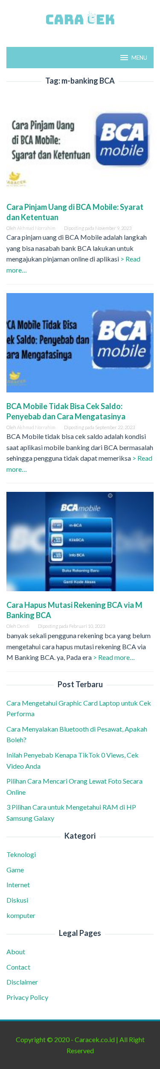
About (15, 951)
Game (15, 870)
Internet (18, 884)
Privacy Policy (27, 997)
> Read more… (114, 657)
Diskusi (17, 900)
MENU (139, 57)
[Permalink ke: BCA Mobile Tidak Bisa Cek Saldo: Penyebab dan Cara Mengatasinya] (80, 346)
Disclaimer (22, 982)
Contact (18, 967)
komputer (20, 915)
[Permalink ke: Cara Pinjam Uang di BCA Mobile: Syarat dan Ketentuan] (80, 146)
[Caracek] (80, 18)
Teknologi (21, 854)
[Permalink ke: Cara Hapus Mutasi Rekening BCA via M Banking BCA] (80, 545)
